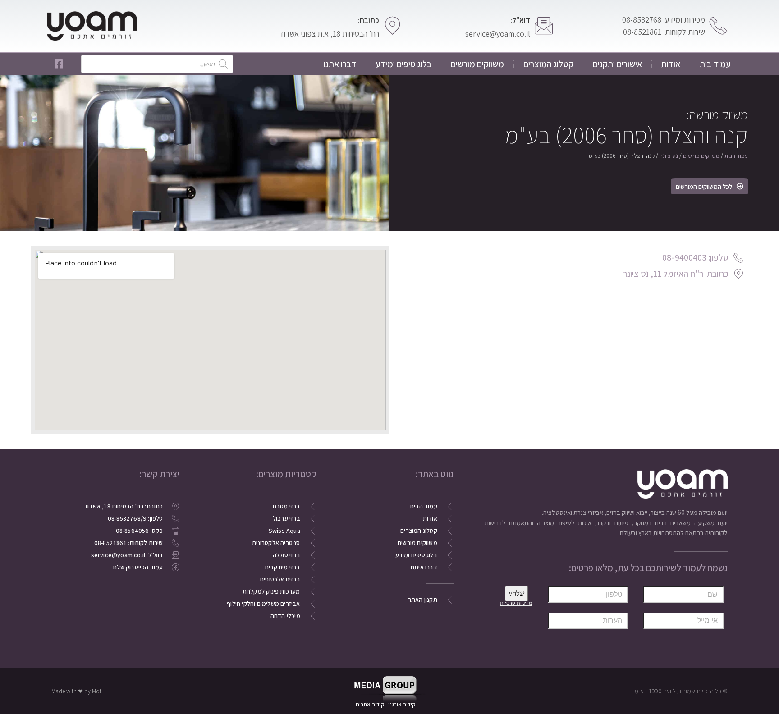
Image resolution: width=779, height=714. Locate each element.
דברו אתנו (340, 64)
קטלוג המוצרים (548, 64)
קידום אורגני (402, 704)
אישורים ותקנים (617, 64)
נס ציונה (669, 156)
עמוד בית (715, 64)
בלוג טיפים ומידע (403, 64)
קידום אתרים (370, 704)
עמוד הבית (736, 156)
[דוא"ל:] (544, 26)
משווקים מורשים (477, 64)
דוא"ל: (520, 20)
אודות (670, 64)
